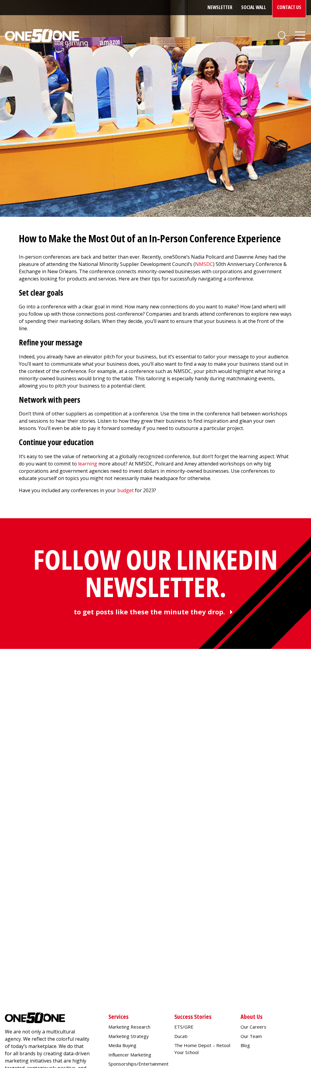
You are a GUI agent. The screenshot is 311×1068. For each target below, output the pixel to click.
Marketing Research (129, 1027)
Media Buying (122, 1045)
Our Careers (253, 1027)
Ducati (180, 1036)
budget (125, 490)
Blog (245, 1045)
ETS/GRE (183, 1027)
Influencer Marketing (129, 1055)
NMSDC (204, 264)
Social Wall (253, 7)
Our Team (251, 1036)
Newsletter (219, 7)
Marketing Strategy (128, 1036)
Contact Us (289, 7)
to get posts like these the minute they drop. (149, 611)
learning (87, 463)
